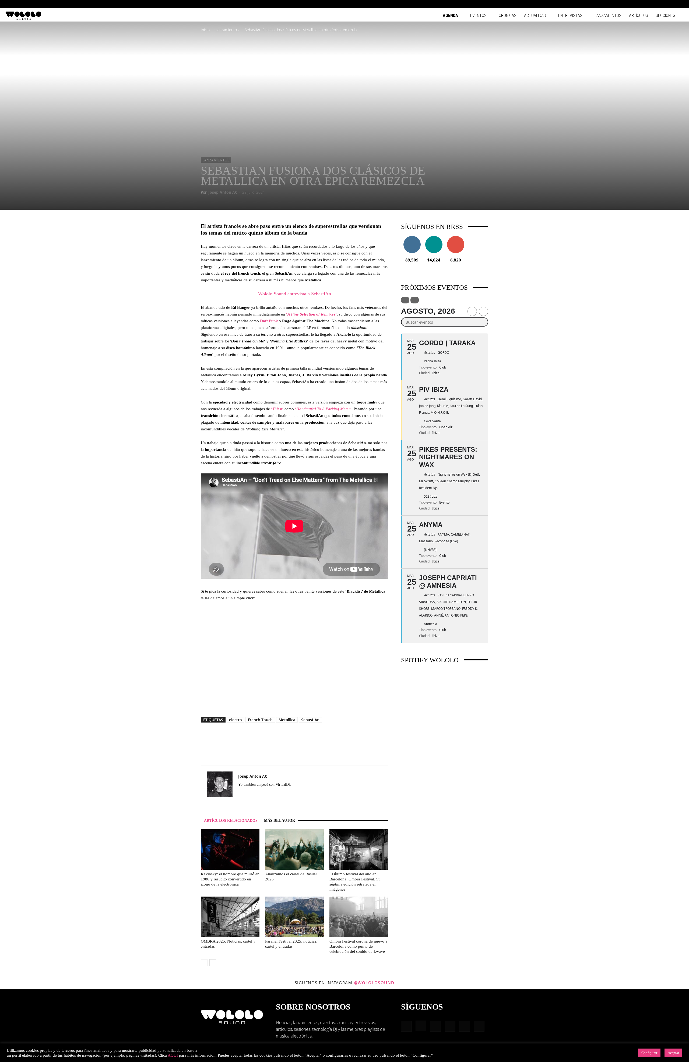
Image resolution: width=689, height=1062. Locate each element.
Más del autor (279, 821)
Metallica (287, 719)
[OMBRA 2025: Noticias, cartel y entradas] (230, 917)
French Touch (260, 719)
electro (235, 719)
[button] (627, 4)
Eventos (478, 15)
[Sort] (414, 300)
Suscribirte (456, 238)
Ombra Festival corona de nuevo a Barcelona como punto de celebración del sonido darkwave (358, 946)
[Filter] (405, 300)
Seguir (412, 238)
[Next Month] (483, 311)
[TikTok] (671, 4)
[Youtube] (680, 4)
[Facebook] (635, 4)
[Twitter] (281, 794)
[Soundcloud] (262, 794)
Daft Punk (269, 321)
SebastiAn (310, 719)
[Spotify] (662, 4)
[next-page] (212, 962)
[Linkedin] (653, 4)
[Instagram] (644, 4)
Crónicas (507, 15)
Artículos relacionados (231, 821)
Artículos (638, 15)
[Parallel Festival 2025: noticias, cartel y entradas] (294, 917)
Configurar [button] (649, 1053)
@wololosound (374, 982)
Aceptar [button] (673, 1053)
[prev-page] (204, 962)
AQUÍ (173, 1055)
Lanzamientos (608, 15)
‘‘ (311, 314)
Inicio (205, 29)
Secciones (665, 15)
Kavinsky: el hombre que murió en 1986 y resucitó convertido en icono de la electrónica (230, 879)
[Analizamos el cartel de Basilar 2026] (294, 849)
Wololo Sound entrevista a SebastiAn (294, 293)
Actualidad (535, 15)
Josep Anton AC (222, 192)
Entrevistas (570, 15)
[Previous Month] (472, 311)
